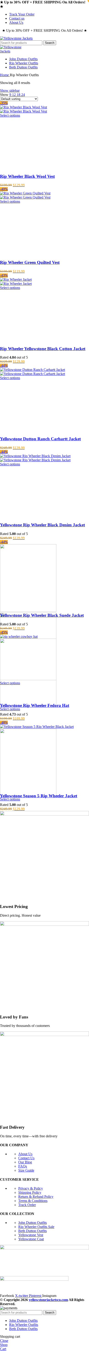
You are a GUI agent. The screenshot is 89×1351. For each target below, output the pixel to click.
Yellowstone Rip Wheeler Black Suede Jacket (42, 615)
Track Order (27, 1205)
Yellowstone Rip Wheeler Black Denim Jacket (42, 524)
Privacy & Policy (30, 1188)
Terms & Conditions (32, 1201)
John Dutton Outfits (32, 1223)
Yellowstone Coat (31, 1239)
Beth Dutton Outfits (32, 1231)
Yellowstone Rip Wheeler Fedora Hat (34, 705)
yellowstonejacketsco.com (48, 1300)
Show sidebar (10, 90)
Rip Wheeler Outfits (36, 1227)
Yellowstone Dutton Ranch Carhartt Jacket (40, 438)
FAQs (22, 1166)
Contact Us (26, 1158)
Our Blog (25, 1162)
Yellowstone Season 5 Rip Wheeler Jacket (38, 795)
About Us (25, 1154)
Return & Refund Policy (35, 1197)
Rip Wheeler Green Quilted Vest (30, 262)
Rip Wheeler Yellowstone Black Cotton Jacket (42, 348)
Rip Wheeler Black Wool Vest (27, 176)
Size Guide (26, 1170)
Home (5, 75)
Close (4, 1341)
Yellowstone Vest (30, 1235)
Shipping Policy (29, 1192)
